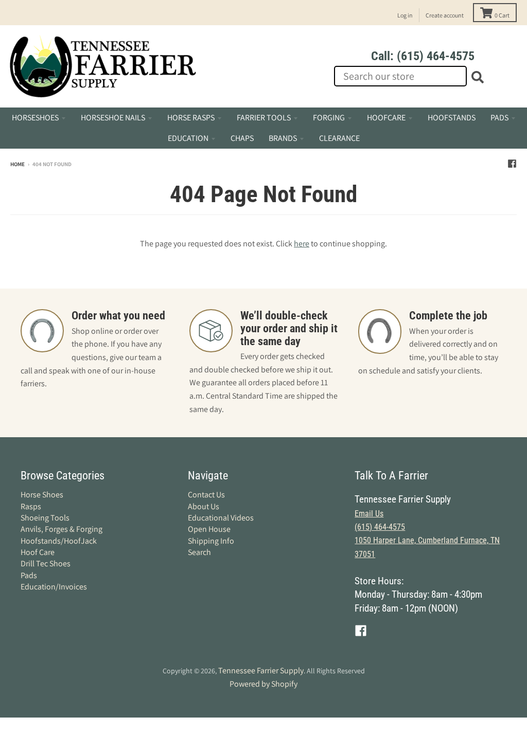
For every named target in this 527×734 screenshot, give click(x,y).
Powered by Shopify (263, 683)
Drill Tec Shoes (46, 563)
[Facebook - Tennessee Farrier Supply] (512, 163)
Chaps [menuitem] (242, 138)
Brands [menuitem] (283, 138)
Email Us (369, 513)
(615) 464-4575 (380, 527)
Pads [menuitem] (499, 117)
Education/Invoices (54, 586)
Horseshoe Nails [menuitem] (113, 117)
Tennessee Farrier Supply (261, 670)
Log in (405, 15)
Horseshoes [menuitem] (35, 117)
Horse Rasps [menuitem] (191, 117)
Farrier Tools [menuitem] (264, 117)
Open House (209, 529)
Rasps (31, 506)
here (301, 243)
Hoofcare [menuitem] (386, 117)
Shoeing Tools (45, 517)
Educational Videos (221, 517)
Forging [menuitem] (329, 117)
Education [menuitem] (188, 138)
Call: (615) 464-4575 (423, 56)
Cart (502, 15)
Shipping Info (211, 540)
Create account (445, 15)
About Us (203, 506)
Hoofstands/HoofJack (59, 540)
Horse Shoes (42, 494)
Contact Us (206, 494)
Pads (29, 575)
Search (199, 552)
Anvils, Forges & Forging (61, 529)
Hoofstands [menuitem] (452, 117)
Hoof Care (38, 552)
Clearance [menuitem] (339, 138)
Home (17, 164)
